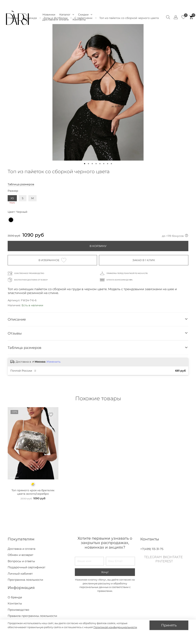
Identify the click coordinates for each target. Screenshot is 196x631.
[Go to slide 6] (103, 163)
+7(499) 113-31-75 (151, 549)
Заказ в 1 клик (143, 260)
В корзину (98, 246)
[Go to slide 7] (107, 163)
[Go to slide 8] (111, 163)
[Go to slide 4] (96, 163)
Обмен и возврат (20, 555)
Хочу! (105, 572)
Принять (169, 625)
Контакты (79, 19)
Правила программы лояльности (32, 616)
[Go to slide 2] (88, 163)
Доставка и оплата (55, 19)
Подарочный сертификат (26, 567)
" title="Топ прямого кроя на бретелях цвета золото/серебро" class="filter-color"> (33, 484)
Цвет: (17, 212)
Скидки (83, 14)
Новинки (48, 14)
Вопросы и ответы (21, 561)
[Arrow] (186, 319)
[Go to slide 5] (100, 163)
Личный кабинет (20, 573)
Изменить (53, 361)
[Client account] (176, 17)
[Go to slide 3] (92, 163)
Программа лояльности (25, 579)
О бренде (15, 597)
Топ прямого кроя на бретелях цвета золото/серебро (32, 492)
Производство (18, 610)
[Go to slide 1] (84, 163)
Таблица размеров (21, 184)
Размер (13, 190)
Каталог (64, 14)
